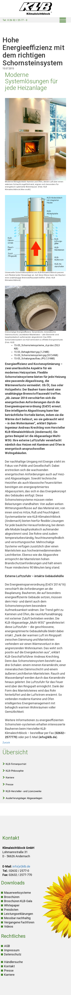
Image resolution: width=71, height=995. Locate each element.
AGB (7, 946)
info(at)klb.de (21, 866)
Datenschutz (12, 954)
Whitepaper (11, 905)
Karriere (10, 777)
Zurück (6, 742)
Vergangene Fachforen (19, 922)
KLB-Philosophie (15, 770)
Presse (9, 784)
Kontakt (9, 966)
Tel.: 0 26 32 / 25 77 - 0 (14, 20)
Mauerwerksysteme (17, 892)
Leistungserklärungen (18, 913)
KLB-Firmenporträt (16, 764)
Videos (8, 926)
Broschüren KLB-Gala (18, 901)
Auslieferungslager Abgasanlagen (24, 798)
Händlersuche (13, 962)
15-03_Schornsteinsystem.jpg (36, 355)
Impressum (11, 950)
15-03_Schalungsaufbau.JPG (34, 358)
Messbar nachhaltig (17, 918)
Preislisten (11, 909)
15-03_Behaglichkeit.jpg (31, 352)
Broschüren (11, 897)
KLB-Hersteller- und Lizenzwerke (23, 791)
